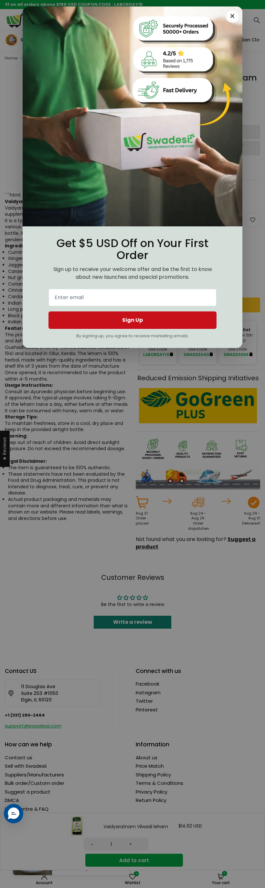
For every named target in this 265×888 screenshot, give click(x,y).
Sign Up (132, 320)
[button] (13, 813)
